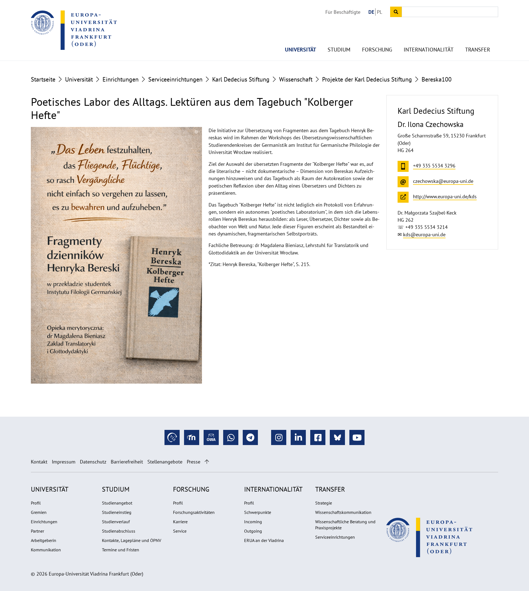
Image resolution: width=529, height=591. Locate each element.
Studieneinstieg (116, 512)
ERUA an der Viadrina (264, 540)
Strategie (323, 503)
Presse (193, 462)
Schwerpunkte (257, 512)
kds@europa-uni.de (424, 234)
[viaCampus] (172, 437)
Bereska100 (437, 79)
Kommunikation (46, 549)
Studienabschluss (118, 531)
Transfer (477, 49)
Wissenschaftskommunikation (343, 512)
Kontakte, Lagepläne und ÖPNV (131, 540)
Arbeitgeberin (43, 540)
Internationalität (429, 49)
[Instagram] (278, 437)
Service (180, 531)
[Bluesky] (337, 437)
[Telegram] (250, 437)
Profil (36, 503)
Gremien (39, 512)
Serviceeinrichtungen (175, 79)
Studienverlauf (116, 521)
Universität (300, 49)
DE (371, 12)
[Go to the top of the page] (207, 462)
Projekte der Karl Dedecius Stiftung (367, 79)
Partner (37, 531)
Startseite (43, 79)
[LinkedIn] (298, 437)
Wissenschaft (295, 79)
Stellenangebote (164, 462)
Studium (339, 49)
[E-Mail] (211, 437)
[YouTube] (357, 437)
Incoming (253, 521)
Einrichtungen (120, 79)
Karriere (180, 521)
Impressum (63, 462)
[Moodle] (191, 437)
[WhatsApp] (230, 437)
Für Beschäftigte (342, 12)
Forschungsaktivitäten (194, 512)
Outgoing (253, 531)
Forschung (377, 49)
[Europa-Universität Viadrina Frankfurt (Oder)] (74, 30)
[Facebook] (317, 437)
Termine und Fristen (120, 549)
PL (379, 12)
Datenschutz (93, 462)
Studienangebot (117, 503)
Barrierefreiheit (127, 462)
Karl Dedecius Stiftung (240, 79)
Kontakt (39, 462)
